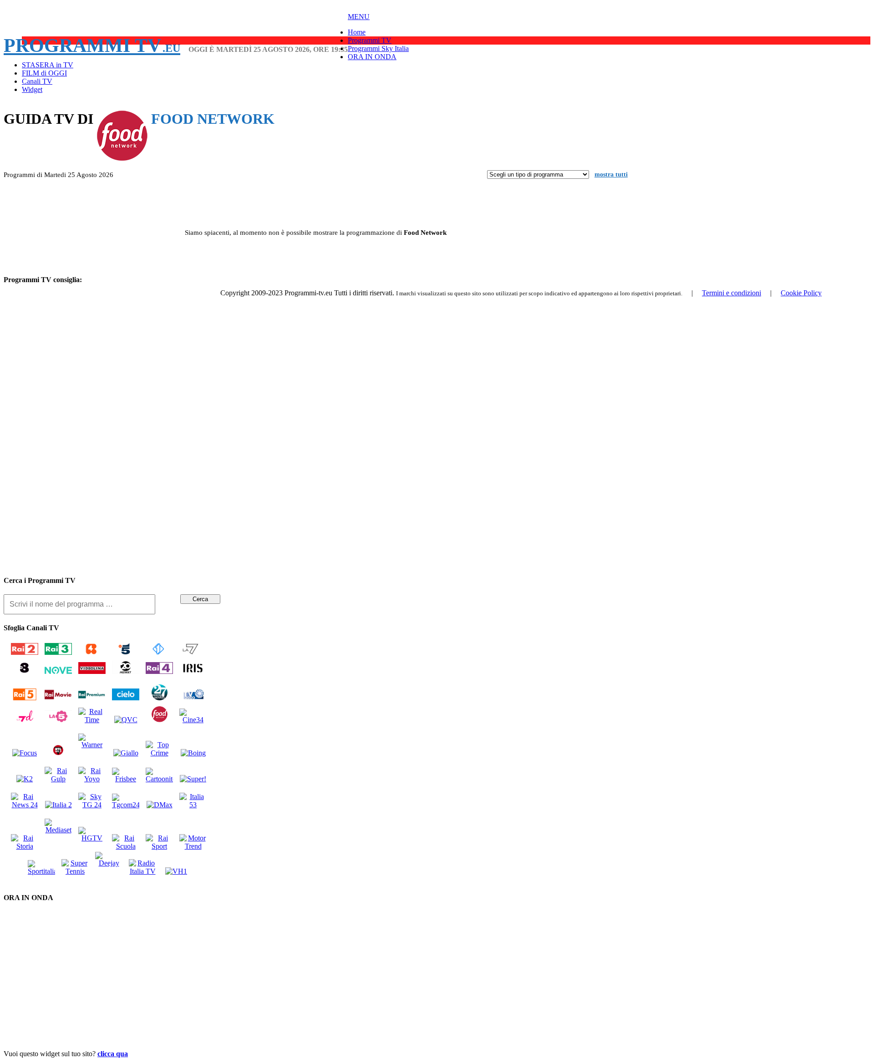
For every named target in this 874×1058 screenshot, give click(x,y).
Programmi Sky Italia (378, 48)
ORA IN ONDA (372, 57)
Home (357, 32)
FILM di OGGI (44, 73)
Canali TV (37, 81)
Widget (32, 89)
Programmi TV (92, 45)
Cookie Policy (801, 293)
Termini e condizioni (731, 293)
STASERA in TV (47, 65)
